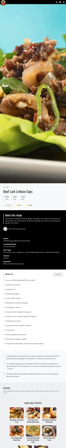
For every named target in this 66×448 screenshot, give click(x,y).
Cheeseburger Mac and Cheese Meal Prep (33, 440)
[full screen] (62, 188)
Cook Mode (58, 274)
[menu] (64, 2)
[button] (60, 2)
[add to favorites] (9, 188)
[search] (57, 2)
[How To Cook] (5, 229)
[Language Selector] (60, 2)
